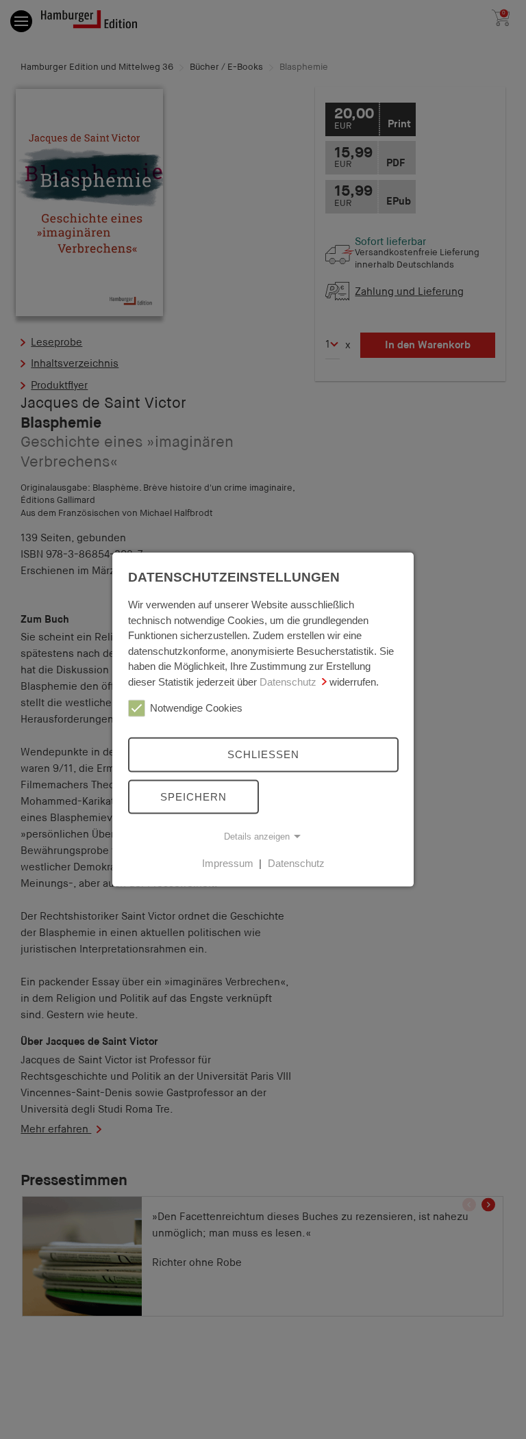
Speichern (193, 796)
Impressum (227, 863)
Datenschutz (288, 681)
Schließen (263, 754)
